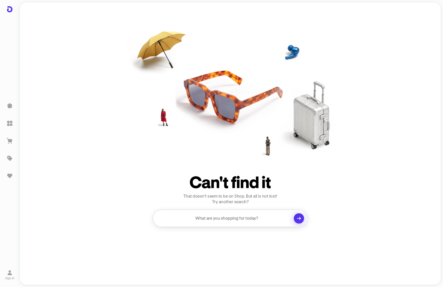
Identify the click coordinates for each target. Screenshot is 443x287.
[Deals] (10, 158)
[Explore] (10, 123)
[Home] (10, 106)
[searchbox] (230, 218)
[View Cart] (10, 141)
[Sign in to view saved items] (10, 176)
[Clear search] (299, 218)
